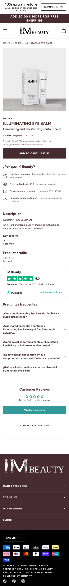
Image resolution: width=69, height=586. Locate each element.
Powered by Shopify (17, 576)
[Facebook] (5, 581)
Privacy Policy (40, 565)
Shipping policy (41, 569)
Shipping (23, 141)
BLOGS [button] (7, 520)
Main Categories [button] (15, 486)
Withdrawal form (39, 572)
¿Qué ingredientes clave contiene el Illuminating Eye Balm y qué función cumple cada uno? (29, 329)
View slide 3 (54, 105)
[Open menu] (9, 30)
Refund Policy (13, 572)
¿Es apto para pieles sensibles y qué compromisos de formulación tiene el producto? (31, 356)
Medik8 (16, 43)
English (12, 538)
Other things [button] (13, 508)
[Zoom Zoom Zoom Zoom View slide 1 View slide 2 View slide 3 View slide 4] (34, 79)
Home (6, 43)
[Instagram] (23, 581)
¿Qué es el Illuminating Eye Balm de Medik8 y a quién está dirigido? (31, 315)
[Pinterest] (14, 581)
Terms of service (15, 569)
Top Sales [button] (10, 497)
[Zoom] (10, 103)
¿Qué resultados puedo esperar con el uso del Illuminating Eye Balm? (30, 369)
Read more (9, 243)
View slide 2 (50, 105)
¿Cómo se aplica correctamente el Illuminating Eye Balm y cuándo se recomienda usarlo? (30, 343)
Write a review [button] (34, 410)
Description (12, 214)
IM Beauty (13, 565)
